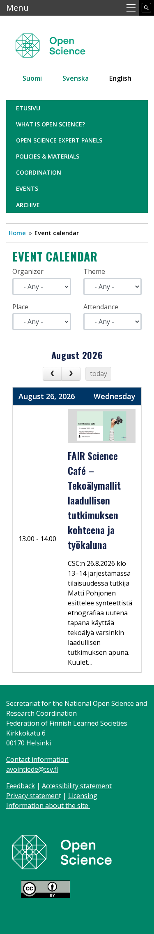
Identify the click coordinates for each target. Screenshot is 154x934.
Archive (28, 205)
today (98, 373)
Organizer (28, 271)
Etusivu (28, 108)
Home (17, 233)
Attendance (100, 306)
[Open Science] (62, 851)
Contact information (37, 759)
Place (20, 306)
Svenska (75, 78)
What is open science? (50, 124)
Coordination (38, 172)
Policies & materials (47, 156)
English (120, 78)
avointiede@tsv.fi (32, 769)
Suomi (32, 78)
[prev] (52, 374)
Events (27, 188)
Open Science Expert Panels (59, 140)
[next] (70, 374)
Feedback (20, 785)
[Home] (60, 41)
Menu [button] (17, 7)
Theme (94, 271)
